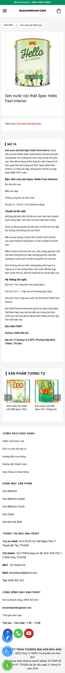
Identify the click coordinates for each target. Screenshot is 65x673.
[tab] (32, 144)
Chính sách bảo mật (13, 441)
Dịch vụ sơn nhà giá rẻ (14, 448)
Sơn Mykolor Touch (13, 506)
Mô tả (11, 144)
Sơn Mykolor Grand (13, 498)
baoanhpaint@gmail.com (23, 572)
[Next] (56, 397)
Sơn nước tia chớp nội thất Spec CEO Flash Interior (17, 407)
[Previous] (8, 397)
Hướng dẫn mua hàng (14, 456)
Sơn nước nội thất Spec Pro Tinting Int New (45, 407)
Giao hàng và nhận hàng (15, 472)
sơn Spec (43, 308)
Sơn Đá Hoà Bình (12, 521)
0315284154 (17, 565)
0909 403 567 (16, 580)
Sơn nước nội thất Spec (31, 25)
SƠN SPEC (8, 25)
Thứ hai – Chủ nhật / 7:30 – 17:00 (21, 623)
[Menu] (4, 10)
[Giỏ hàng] (58, 10)
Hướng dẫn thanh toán (14, 464)
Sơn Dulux (8, 514)
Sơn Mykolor (9, 491)
